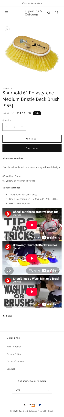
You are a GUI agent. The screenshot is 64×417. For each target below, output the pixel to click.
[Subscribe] (48, 390)
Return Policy (14, 346)
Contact (11, 368)
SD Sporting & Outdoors (26, 411)
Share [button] (9, 315)
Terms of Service (15, 361)
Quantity (6, 120)
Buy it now (32, 148)
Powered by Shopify (46, 411)
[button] (6, 12)
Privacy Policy (14, 353)
